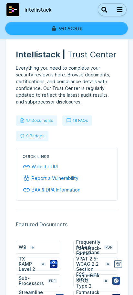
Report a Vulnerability (55, 178)
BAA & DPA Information (56, 189)
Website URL (45, 166)
